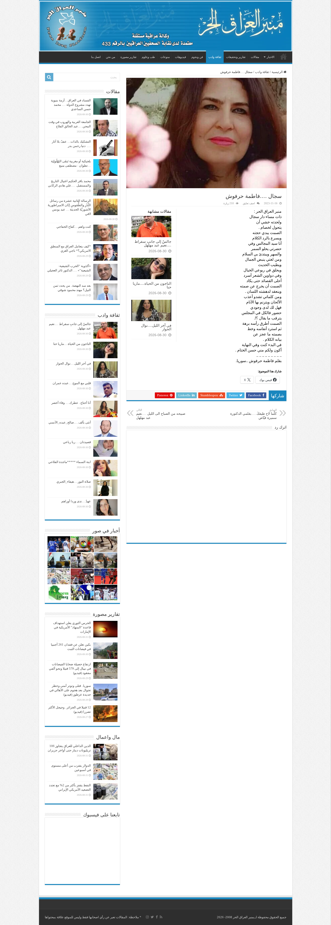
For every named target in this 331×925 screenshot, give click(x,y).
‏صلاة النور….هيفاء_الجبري (73, 481)
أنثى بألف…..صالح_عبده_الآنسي (69, 422)
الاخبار (270, 57)
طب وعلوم (148, 57)
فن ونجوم (197, 57)
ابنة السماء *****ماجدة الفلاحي (69, 462)
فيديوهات (180, 57)
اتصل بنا (96, 57)
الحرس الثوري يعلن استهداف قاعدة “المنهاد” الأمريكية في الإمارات (72, 627)
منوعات (165, 57)
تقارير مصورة (128, 57)
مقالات (255, 57)
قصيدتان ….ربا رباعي (77, 442)
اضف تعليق (249, 203)
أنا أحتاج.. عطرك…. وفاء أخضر (71, 403)
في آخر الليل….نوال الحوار (156, 327)
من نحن (110, 57)
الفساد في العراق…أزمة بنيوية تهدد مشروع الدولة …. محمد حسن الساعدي (71, 104)
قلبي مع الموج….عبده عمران (72, 383)
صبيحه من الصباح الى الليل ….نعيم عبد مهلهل (160, 414)
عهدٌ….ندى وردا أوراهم (76, 501)
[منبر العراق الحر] (165, 26)
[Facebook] (156, 917)
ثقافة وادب (214, 57)
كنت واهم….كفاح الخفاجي (73, 226)
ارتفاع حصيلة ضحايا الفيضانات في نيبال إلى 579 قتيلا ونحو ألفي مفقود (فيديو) (70, 668)
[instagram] (147, 917)
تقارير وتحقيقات (235, 57)
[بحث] (49, 77)
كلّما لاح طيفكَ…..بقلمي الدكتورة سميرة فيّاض (253, 414)
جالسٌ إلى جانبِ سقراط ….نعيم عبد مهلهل (152, 243)
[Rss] (161, 917)
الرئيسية (283, 56)
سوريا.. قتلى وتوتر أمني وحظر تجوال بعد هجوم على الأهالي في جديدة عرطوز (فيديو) (70, 690)
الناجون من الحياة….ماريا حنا (152, 285)
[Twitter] (152, 917)
